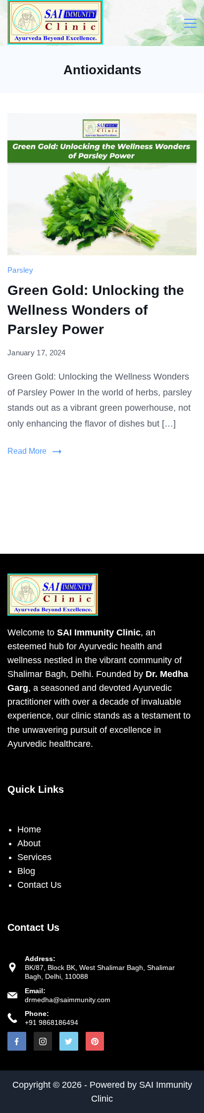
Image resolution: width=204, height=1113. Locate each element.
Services (34, 857)
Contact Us (39, 885)
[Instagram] (43, 1041)
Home (29, 829)
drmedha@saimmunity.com (67, 1000)
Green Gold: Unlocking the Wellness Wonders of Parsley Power (95, 310)
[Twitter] (68, 1041)
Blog (26, 871)
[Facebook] (16, 1041)
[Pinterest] (95, 1041)
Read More (27, 451)
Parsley (20, 270)
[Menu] (190, 23)
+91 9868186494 (51, 1022)
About (29, 843)
